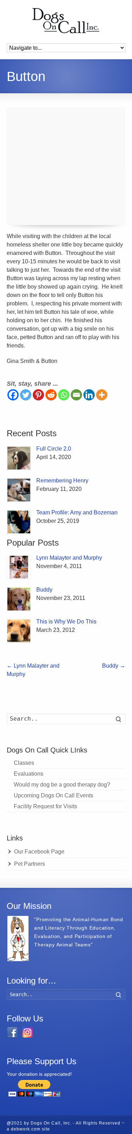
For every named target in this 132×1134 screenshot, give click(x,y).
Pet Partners (29, 864)
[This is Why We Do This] (19, 631)
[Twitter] (25, 394)
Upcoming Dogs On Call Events (53, 795)
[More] (101, 394)
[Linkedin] (89, 394)
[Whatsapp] (63, 394)
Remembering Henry (62, 481)
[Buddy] (19, 599)
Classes (24, 763)
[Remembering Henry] (19, 490)
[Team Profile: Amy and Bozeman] (19, 522)
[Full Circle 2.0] (19, 458)
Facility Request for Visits (45, 806)
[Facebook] (13, 394)
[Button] (66, 166)
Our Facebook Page (39, 852)
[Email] (76, 394)
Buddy (44, 590)
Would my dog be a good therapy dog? (62, 785)
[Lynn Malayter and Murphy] (19, 567)
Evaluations (28, 774)
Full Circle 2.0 (53, 449)
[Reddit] (51, 394)
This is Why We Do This (66, 622)
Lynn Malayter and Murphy (69, 558)
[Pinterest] (38, 394)
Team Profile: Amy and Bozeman (77, 512)
